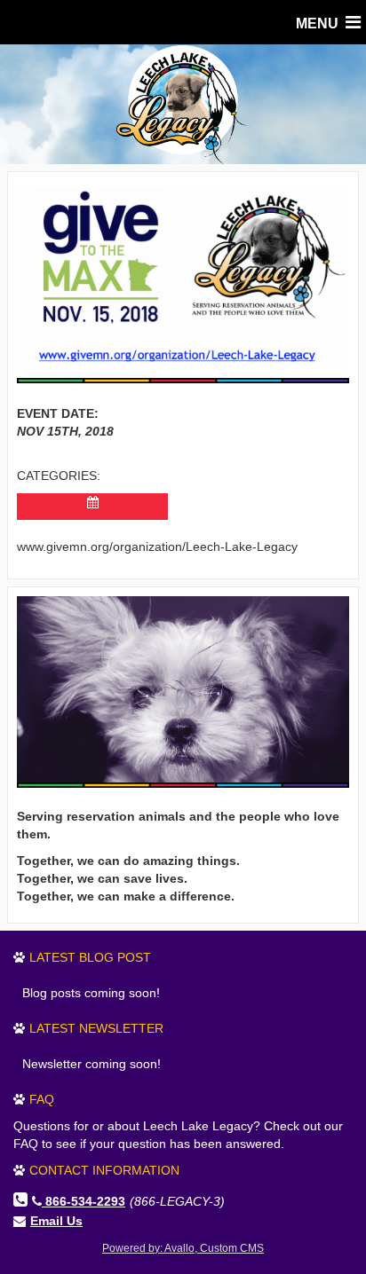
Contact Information (104, 1170)
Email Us (56, 1221)
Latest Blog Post (90, 957)
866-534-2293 (85, 1201)
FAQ (41, 1099)
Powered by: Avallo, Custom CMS (183, 1248)
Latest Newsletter (96, 1028)
